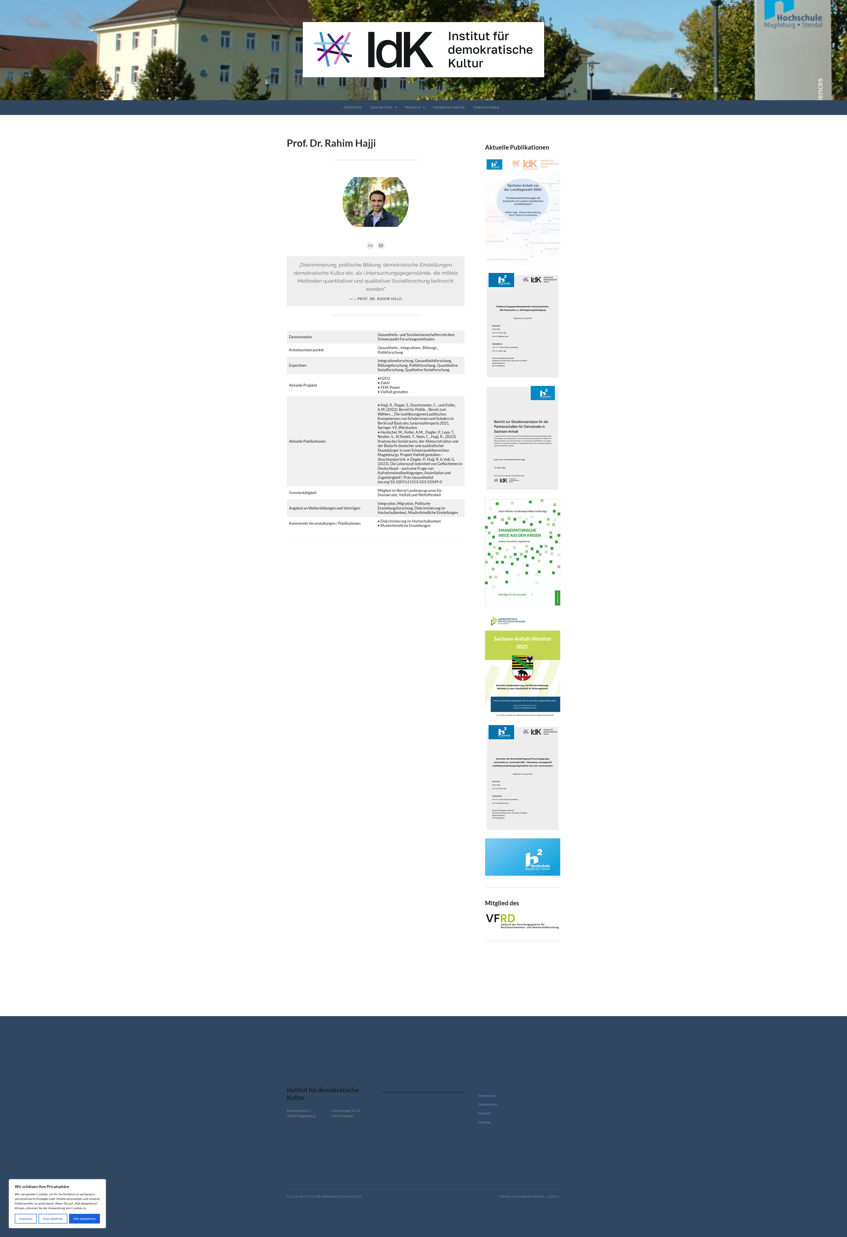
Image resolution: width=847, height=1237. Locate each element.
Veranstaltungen (449, 107)
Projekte (413, 107)
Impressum (486, 1095)
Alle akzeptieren (84, 1218)
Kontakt (484, 1113)
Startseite (353, 107)
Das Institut (382, 107)
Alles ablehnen (53, 1218)
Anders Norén (531, 1196)
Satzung (484, 1122)
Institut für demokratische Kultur (330, 1196)
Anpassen (25, 1218)
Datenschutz (488, 1104)
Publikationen (486, 107)
